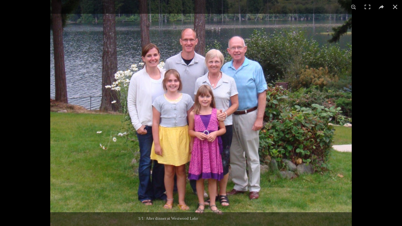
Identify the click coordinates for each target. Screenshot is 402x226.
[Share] (381, 7)
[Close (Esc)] (395, 7)
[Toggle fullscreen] (367, 7)
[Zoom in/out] (354, 7)
